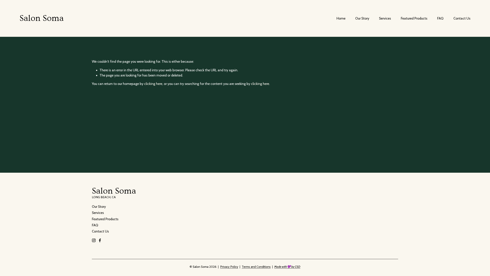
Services (385, 18)
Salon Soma (42, 18)
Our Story (362, 18)
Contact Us (461, 18)
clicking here (153, 84)
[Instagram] (94, 240)
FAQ (440, 18)
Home (340, 18)
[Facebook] (100, 240)
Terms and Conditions (256, 267)
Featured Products (414, 18)
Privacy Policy (229, 267)
